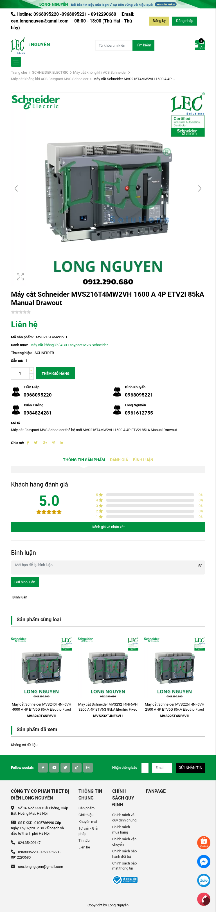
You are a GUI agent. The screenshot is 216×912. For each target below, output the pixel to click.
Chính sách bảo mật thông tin (124, 866)
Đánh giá (119, 460)
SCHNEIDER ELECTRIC (50, 72)
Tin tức (84, 840)
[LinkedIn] (61, 443)
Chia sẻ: (17, 443)
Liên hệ (84, 847)
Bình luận (143, 460)
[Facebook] (28, 443)
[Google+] (45, 443)
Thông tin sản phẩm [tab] (84, 460)
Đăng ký (159, 21)
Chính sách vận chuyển (124, 841)
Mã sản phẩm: (22, 337)
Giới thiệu (85, 815)
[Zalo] (203, 880)
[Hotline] (203, 899)
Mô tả (15, 423)
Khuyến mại (87, 821)
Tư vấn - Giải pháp (88, 831)
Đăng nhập (184, 21)
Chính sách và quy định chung (124, 817)
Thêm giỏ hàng (55, 373)
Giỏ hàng (202, 45)
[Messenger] (203, 861)
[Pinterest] (53, 443)
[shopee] (203, 842)
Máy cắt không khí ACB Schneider (100, 72)
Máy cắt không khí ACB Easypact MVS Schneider (49, 79)
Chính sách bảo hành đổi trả (124, 854)
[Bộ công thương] (125, 880)
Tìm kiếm (143, 45)
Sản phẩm (86, 808)
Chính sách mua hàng (121, 829)
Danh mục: (19, 345)
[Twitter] (36, 443)
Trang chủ (19, 72)
